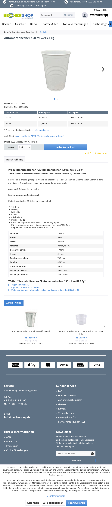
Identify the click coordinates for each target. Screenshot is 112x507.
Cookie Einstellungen (17, 450)
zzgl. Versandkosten (41, 130)
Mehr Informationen (56, 496)
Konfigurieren (76, 502)
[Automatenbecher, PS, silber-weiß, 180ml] (31, 319)
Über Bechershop (67, 395)
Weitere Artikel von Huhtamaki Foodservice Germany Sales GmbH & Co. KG (44, 290)
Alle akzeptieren (53, 502)
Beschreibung (14, 159)
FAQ (60, 391)
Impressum (12, 445)
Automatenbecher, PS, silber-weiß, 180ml (31, 331)
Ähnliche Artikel (13, 302)
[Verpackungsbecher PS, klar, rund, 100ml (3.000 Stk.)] (81, 319)
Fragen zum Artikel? (19, 284)
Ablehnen (33, 502)
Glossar (62, 404)
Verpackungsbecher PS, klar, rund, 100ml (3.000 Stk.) (81, 332)
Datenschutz (12, 441)
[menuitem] (57, 15)
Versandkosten (66, 413)
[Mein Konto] (85, 15)
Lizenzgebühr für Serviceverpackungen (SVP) (72, 419)
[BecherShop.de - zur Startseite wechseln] (18, 15)
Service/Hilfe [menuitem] (101, 10)
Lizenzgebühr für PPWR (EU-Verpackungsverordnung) (39, 136)
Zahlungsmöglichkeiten (70, 399)
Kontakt (62, 408)
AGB (8, 437)
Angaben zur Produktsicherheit (25, 287)
